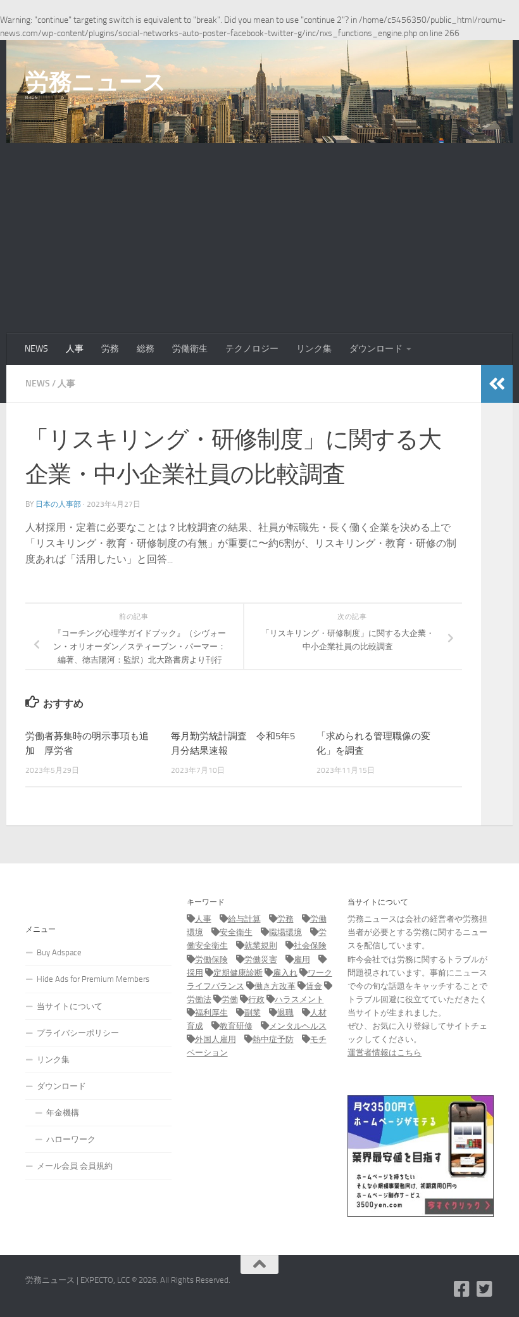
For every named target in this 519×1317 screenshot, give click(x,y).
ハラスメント (299, 999)
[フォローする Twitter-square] (485, 1289)
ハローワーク (71, 1139)
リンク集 (314, 348)
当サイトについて (70, 1006)
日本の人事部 (58, 504)
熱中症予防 (273, 1039)
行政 (256, 999)
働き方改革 (275, 986)
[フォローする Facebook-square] (462, 1289)
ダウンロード (376, 348)
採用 (195, 972)
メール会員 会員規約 (75, 1166)
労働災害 (260, 959)
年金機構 (62, 1112)
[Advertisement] (259, 238)
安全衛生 (236, 932)
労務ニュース (95, 82)
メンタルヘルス (298, 1026)
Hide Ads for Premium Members (93, 979)
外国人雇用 (215, 1039)
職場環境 (285, 932)
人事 (75, 348)
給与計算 (244, 919)
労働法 (199, 999)
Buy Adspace (59, 952)
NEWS (36, 348)
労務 (110, 348)
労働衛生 (190, 348)
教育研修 (236, 1026)
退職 (285, 1012)
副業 (252, 1012)
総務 (145, 348)
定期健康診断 (238, 972)
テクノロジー (251, 348)
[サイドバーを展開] (497, 384)
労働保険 (211, 959)
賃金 (314, 986)
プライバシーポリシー (78, 1033)
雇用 (302, 959)
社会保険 (310, 945)
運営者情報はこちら (384, 1052)
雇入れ (285, 972)
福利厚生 (211, 1012)
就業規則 (260, 945)
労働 (230, 999)
